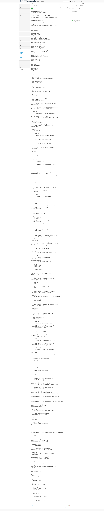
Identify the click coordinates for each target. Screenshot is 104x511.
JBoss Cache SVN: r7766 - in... (80, 5)
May (20, 55)
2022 (20, 15)
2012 (20, 40)
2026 (20, 5)
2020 (20, 20)
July (20, 54)
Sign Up (83, 1)
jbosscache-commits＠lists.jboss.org (39, 7)
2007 (20, 64)
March (21, 57)
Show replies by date (67, 507)
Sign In (80, 1)
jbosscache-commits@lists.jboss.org (76, 10)
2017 (20, 27)
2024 (20, 10)
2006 (20, 67)
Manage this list (75, 1)
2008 (20, 62)
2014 (20, 35)
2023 (20, 12)
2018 (20, 25)
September (21, 52)
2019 (20, 22)
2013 (20, 38)
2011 (20, 43)
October (21, 51)
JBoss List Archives (40, 1)
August (21, 53)
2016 (20, 30)
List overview (21, 69)
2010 (20, 45)
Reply (32, 505)
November (21, 50)
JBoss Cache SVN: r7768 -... (34, 5)
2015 (20, 33)
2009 (20, 48)
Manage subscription (75, 11)
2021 (20, 17)
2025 (20, 7)
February (21, 58)
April (20, 56)
